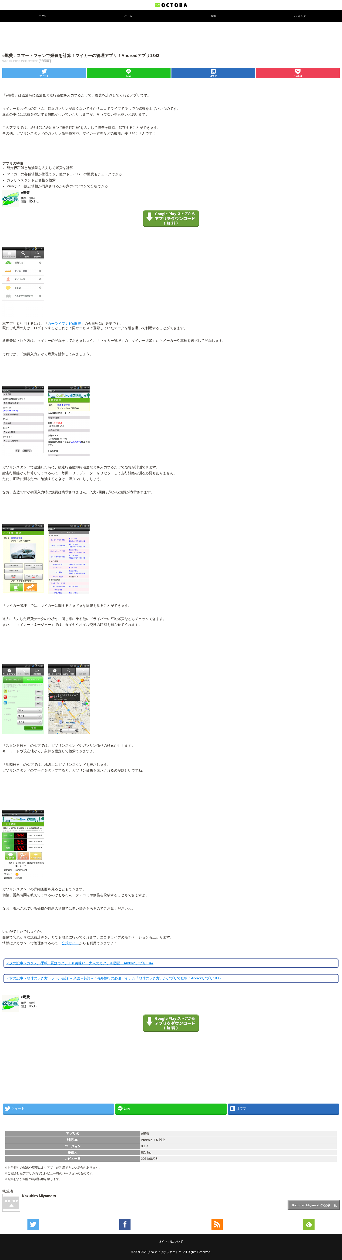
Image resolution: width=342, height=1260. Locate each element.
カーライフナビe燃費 (64, 323)
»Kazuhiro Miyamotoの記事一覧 (313, 1205)
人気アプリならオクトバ (164, 1252)
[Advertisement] (171, 37)
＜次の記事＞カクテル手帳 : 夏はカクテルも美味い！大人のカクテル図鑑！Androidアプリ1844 (79, 963)
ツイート (44, 76)
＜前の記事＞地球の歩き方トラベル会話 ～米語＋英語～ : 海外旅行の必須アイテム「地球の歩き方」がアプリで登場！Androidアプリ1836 (113, 978)
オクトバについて (171, 1241)
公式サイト (70, 943)
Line (128, 76)
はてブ (213, 76)
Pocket (298, 76)
